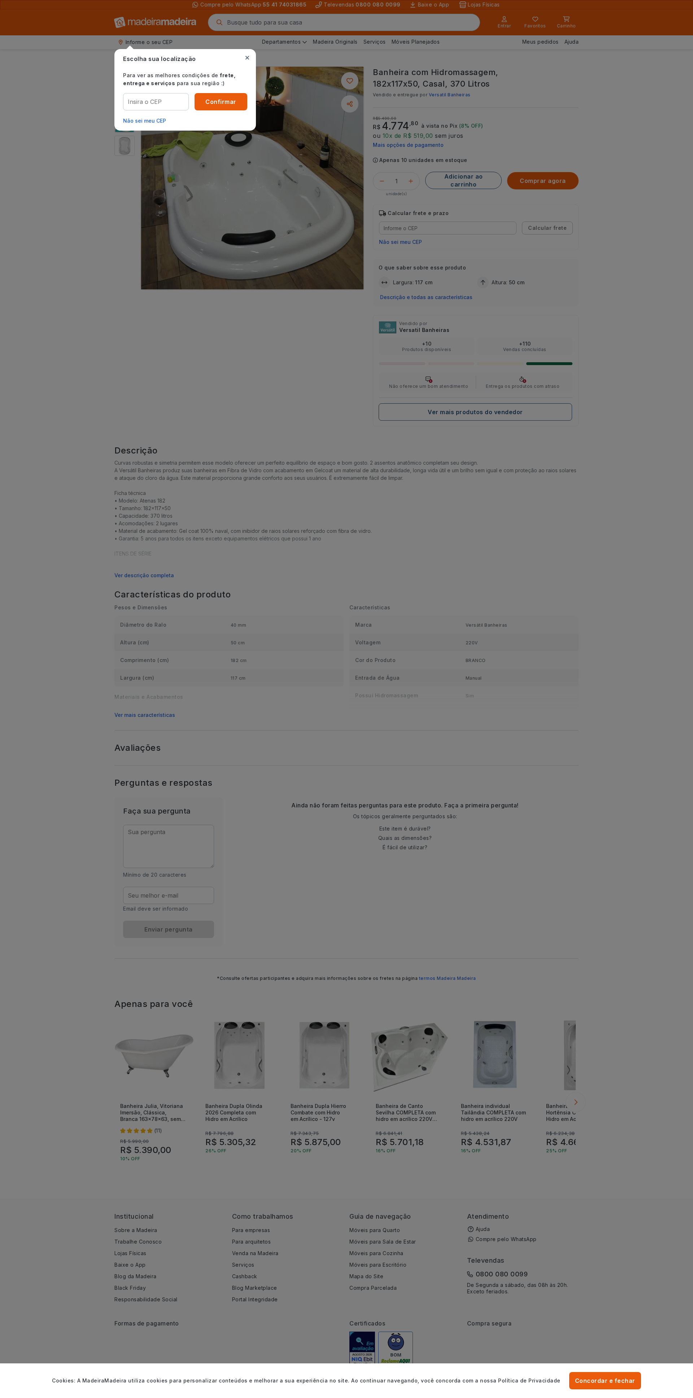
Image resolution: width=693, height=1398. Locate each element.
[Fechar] (247, 57)
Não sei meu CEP (144, 121)
